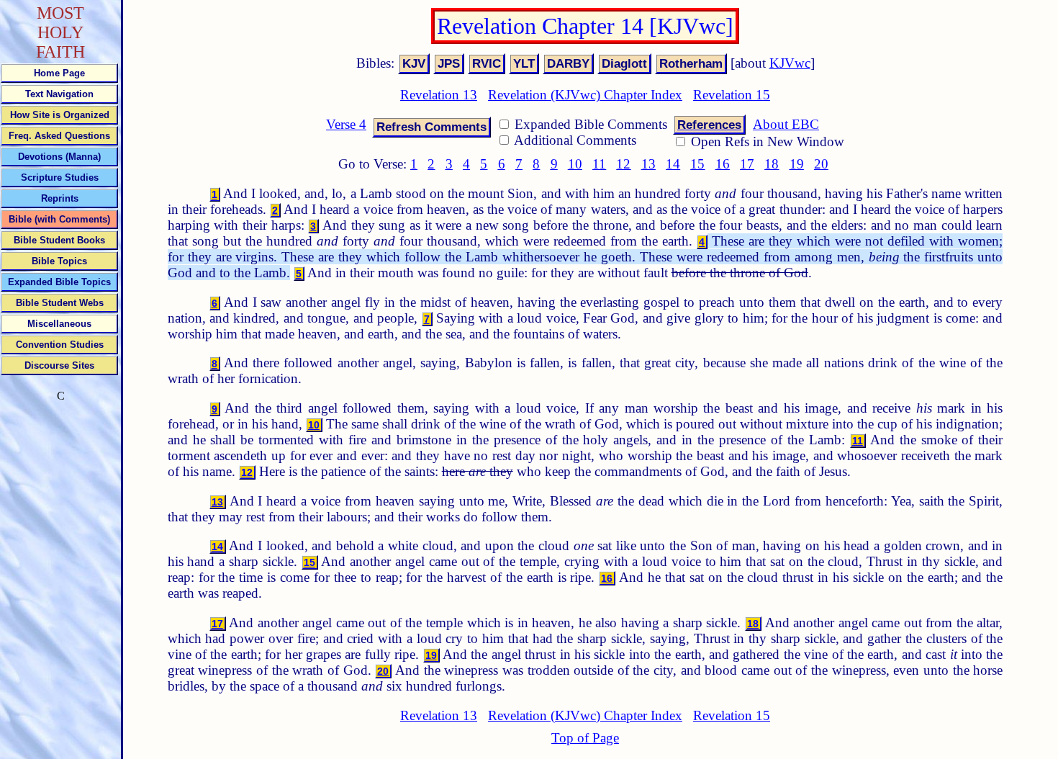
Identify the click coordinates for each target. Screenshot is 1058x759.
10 (575, 163)
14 (673, 163)
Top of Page (585, 737)
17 (747, 163)
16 (722, 163)
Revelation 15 (731, 94)
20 (821, 163)
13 (648, 163)
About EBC (786, 124)
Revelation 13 (438, 94)
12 (623, 163)
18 (771, 163)
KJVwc (789, 63)
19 (797, 163)
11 (599, 163)
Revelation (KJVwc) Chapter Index (585, 94)
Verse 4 (346, 124)
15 (697, 163)
